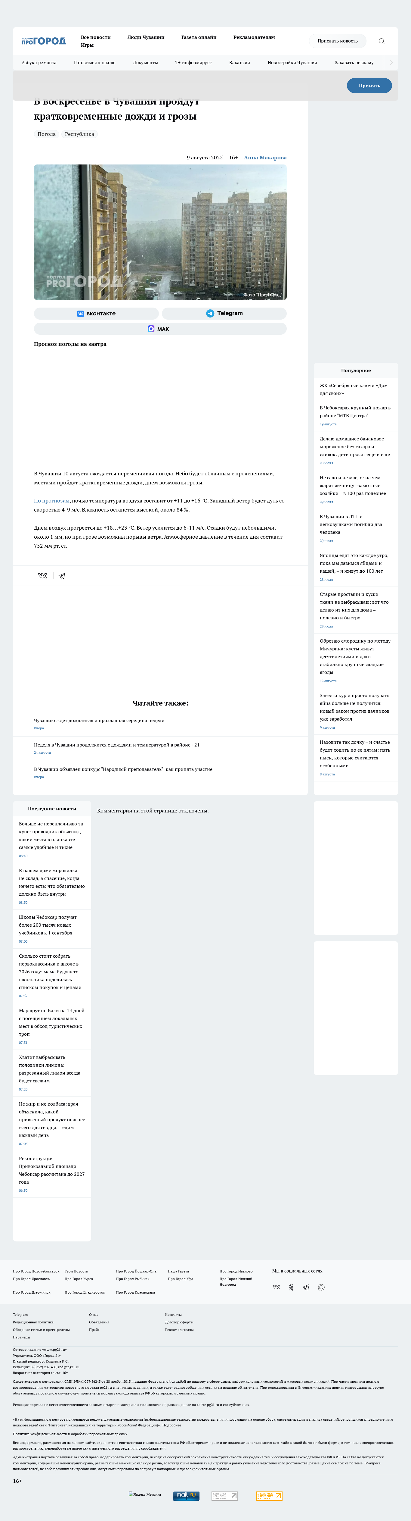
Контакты (173, 1314)
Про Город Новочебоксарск (36, 1271)
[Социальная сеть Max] (160, 329)
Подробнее (171, 1425)
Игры (87, 45)
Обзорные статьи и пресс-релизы (41, 1329)
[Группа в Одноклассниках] (291, 1287)
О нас (93, 1314)
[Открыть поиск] (381, 41)
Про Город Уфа (180, 1278)
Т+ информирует (193, 62)
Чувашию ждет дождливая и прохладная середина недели (99, 723)
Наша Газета (178, 1271)
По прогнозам (52, 500)
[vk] (43, 575)
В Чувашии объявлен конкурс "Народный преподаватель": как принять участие (123, 772)
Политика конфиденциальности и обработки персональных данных (70, 1434)
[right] (391, 62)
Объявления (99, 1322)
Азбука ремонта (39, 62)
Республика (79, 133)
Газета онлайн (199, 37)
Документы (145, 62)
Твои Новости (76, 1271)
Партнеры (21, 1337)
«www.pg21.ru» (54, 1349)
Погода (47, 133)
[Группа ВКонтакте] (96, 314)
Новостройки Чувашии (292, 62)
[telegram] (64, 575)
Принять (369, 86)
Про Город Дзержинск (31, 1292)
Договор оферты (179, 1322)
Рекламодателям (254, 37)
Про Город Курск (79, 1278)
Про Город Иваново (236, 1271)
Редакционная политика (33, 1322)
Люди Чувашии (146, 37)
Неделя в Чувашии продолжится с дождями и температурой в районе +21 (117, 748)
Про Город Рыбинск (132, 1278)
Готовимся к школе (95, 62)
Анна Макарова (265, 157)
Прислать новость (338, 41)
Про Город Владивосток (85, 1292)
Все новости (96, 37)
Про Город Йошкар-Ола (136, 1271)
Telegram (20, 1314)
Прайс (94, 1329)
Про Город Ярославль (31, 1278)
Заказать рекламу (354, 62)
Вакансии (239, 62)
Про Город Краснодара (135, 1292)
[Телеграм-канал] (224, 314)
